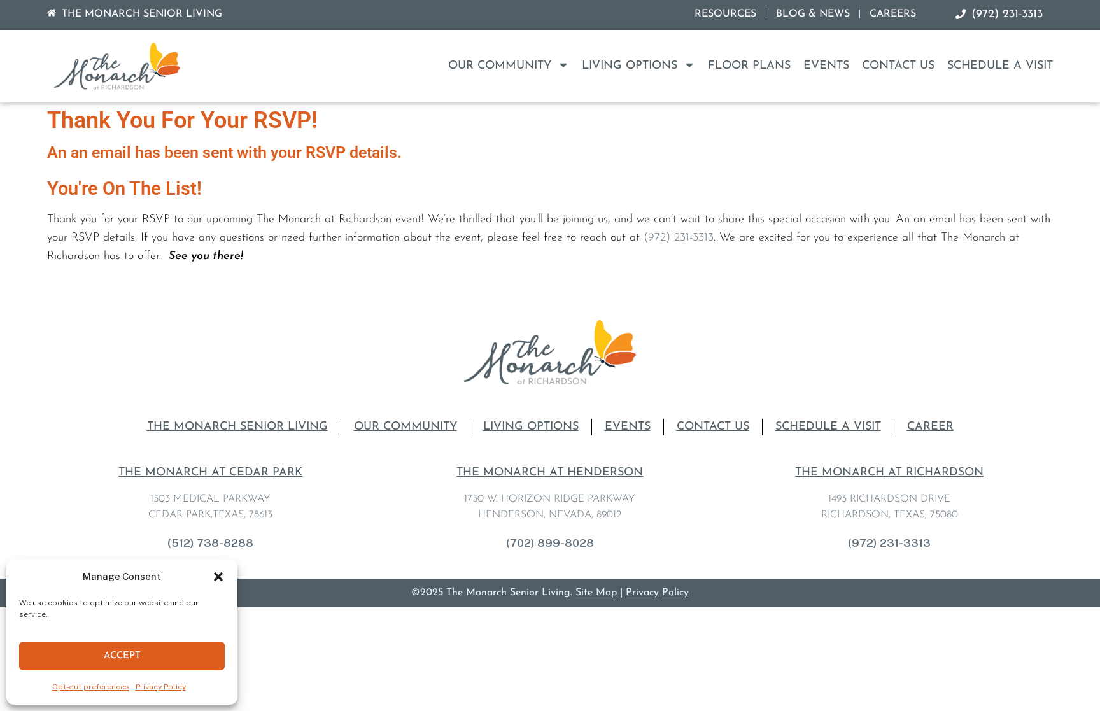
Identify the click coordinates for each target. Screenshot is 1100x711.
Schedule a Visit (1000, 66)
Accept (122, 656)
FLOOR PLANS (749, 66)
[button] (218, 576)
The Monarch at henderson (549, 473)
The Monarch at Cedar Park (210, 473)
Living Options (629, 66)
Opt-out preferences (90, 686)
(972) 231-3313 (679, 238)
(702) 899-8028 (550, 542)
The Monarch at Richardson (889, 473)
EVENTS (826, 66)
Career (930, 427)
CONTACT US (898, 66)
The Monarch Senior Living (237, 427)
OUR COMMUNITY (499, 66)
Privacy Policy (161, 686)
